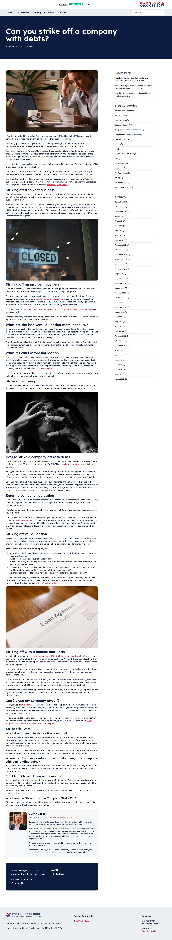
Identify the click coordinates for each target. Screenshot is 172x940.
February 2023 (120, 293)
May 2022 (119, 322)
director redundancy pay (26, 520)
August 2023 (119, 288)
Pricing (37, 12)
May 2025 (119, 231)
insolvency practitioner (57, 184)
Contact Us (17, 883)
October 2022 (120, 302)
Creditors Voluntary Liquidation (127, 135)
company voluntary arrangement (76, 309)
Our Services (23, 12)
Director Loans (120, 139)
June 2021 (119, 369)
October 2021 (120, 355)
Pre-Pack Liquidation (123, 173)
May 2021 (118, 374)
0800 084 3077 (152, 5)
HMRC (117, 144)
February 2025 (120, 245)
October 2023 (120, 278)
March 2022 (119, 331)
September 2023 (121, 283)
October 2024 (120, 264)
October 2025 (120, 207)
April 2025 (119, 235)
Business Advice (121, 115)
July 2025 (118, 221)
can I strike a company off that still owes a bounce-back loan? (57, 656)
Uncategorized (120, 182)
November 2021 (121, 350)
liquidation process (28, 705)
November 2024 (121, 259)
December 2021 (121, 346)
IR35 (117, 159)
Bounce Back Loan (122, 111)
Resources (49, 12)
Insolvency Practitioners (124, 154)
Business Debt (120, 120)
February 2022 (120, 336)
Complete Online (149, 931)
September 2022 (121, 307)
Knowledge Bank (121, 163)
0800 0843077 (24, 879)
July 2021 (118, 365)
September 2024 (121, 269)
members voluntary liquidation (42, 309)
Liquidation (119, 168)
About (10, 12)
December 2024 (121, 255)
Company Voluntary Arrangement (128, 130)
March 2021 (119, 379)
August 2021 (119, 360)
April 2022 (119, 326)
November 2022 (121, 298)
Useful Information (122, 187)
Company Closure (121, 125)
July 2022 (118, 317)
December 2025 (121, 202)
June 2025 (119, 226)
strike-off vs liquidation (46, 583)
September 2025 (121, 211)
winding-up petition (46, 368)
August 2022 (119, 312)
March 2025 (119, 240)
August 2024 (119, 274)
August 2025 (119, 216)
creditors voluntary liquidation (49, 299)
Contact (63, 12)
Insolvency (119, 149)
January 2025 (120, 250)
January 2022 (120, 341)
